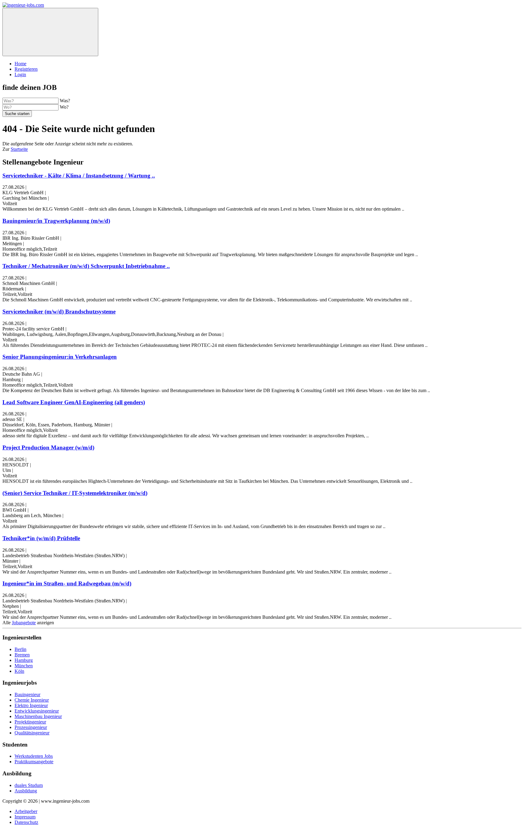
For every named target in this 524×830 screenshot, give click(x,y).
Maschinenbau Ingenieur (38, 716)
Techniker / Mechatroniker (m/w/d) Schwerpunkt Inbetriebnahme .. (86, 266)
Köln (19, 671)
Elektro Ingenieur (31, 705)
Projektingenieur (30, 721)
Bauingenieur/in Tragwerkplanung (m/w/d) (56, 221)
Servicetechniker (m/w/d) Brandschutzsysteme (59, 311)
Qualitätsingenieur (32, 732)
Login (20, 74)
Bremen (22, 654)
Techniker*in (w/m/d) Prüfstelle (41, 538)
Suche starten (17, 113)
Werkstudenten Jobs (34, 756)
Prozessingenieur (31, 727)
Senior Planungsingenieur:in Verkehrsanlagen (59, 357)
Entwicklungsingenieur (37, 710)
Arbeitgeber (26, 811)
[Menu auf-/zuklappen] (50, 32)
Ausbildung (26, 790)
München (24, 665)
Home (20, 63)
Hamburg (24, 660)
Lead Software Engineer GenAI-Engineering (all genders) (73, 402)
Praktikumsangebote (34, 761)
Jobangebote (24, 622)
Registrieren (26, 69)
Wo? (64, 107)
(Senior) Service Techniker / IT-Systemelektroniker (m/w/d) (74, 493)
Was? (65, 100)
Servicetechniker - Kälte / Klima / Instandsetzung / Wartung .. (78, 175)
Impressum (25, 816)
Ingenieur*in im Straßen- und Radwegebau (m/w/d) (66, 583)
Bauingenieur (27, 694)
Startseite (19, 149)
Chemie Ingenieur (32, 700)
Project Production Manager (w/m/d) (48, 447)
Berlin (20, 649)
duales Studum (29, 785)
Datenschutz (26, 822)
